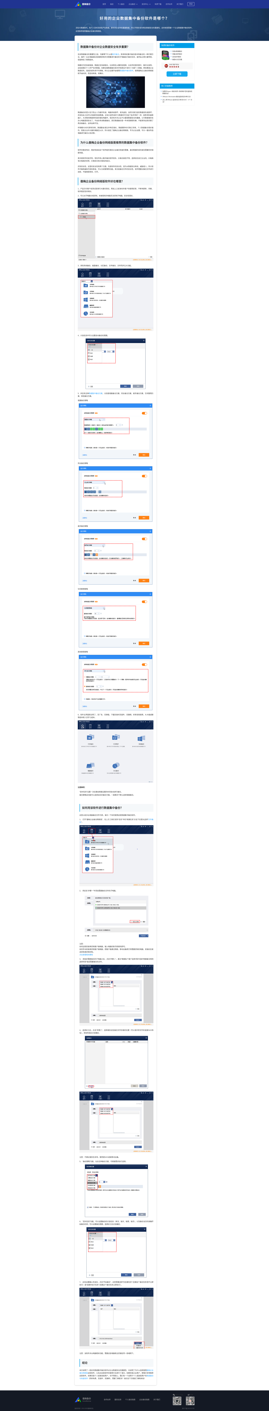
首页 (104, 4)
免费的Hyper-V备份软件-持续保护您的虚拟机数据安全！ (177, 92)
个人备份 (121, 4)
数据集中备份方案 (95, 393)
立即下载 (177, 74)
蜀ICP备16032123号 (188, 1408)
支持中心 (145, 4)
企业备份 (132, 4)
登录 (191, 4)
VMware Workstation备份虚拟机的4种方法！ (177, 96)
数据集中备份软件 (126, 71)
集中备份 (115, 54)
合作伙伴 (169, 4)
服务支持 (118, 1399)
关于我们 (180, 4)
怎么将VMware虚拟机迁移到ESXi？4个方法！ (177, 101)
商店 (111, 4)
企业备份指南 (144, 1399)
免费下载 (158, 4)
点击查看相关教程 (86, 955)
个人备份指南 (130, 1399)
